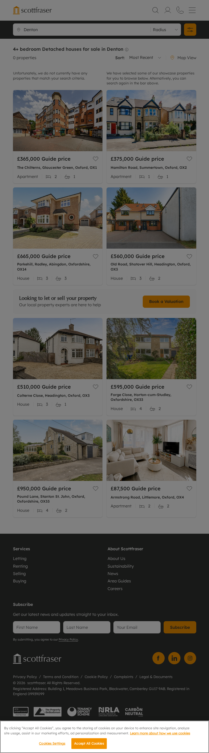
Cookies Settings (52, 743)
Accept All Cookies (89, 743)
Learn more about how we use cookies (160, 733)
